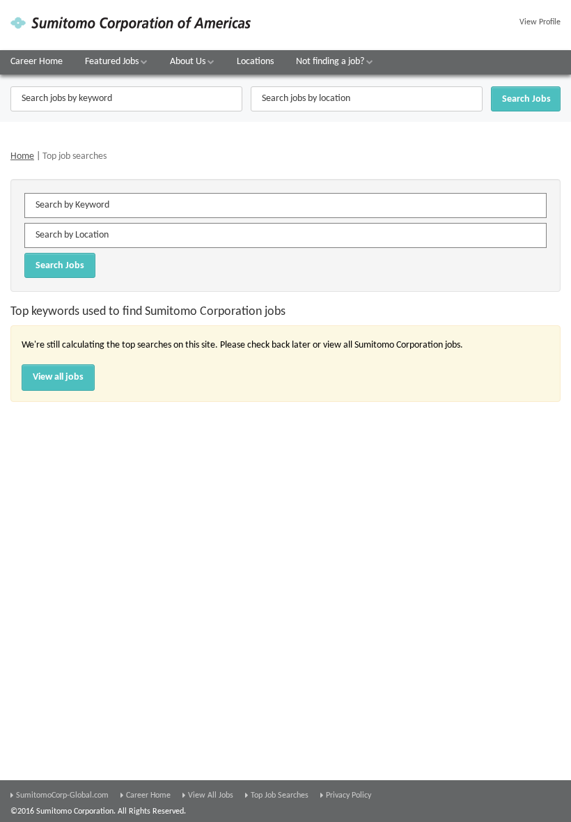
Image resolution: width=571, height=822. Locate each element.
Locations (255, 61)
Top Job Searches (279, 795)
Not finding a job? (331, 61)
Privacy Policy (348, 795)
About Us (189, 61)
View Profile (540, 22)
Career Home (36, 61)
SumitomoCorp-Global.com (62, 795)
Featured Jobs (113, 61)
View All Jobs (210, 795)
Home (22, 156)
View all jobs (58, 377)
